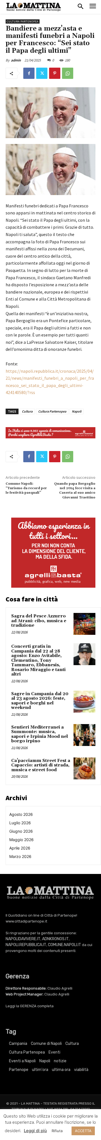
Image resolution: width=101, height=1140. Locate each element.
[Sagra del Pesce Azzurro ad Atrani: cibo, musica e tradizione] (84, 624)
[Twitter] (41, 73)
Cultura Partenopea (22, 21)
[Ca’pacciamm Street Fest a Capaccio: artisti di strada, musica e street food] (84, 768)
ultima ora (61, 1069)
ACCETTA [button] (83, 1130)
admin (16, 60)
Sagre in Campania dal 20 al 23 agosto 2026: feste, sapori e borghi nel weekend (39, 701)
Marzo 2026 (20, 856)
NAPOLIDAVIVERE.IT (23, 939)
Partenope (18, 1069)
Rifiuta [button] (57, 1130)
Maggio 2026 (21, 839)
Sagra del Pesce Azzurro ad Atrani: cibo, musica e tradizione (38, 621)
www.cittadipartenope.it (26, 921)
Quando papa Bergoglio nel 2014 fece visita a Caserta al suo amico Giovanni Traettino (74, 491)
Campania (18, 1043)
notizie (60, 1061)
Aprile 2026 (19, 848)
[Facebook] (29, 73)
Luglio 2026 (20, 822)
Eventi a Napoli (22, 1061)
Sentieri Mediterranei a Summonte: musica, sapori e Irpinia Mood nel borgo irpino (39, 734)
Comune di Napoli (46, 1043)
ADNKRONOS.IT (55, 939)
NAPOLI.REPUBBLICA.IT (26, 944)
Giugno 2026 (21, 831)
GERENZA (28, 1006)
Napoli (76, 411)
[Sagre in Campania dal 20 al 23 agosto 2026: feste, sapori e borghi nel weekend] (84, 702)
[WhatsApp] (67, 73)
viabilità (81, 1069)
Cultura (27, 411)
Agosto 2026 (21, 814)
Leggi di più (35, 1130)
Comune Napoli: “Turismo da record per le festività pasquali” (26, 488)
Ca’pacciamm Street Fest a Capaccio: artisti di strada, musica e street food (40, 765)
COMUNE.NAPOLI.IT (64, 944)
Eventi (54, 1052)
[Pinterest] (54, 73)
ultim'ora (40, 1069)
